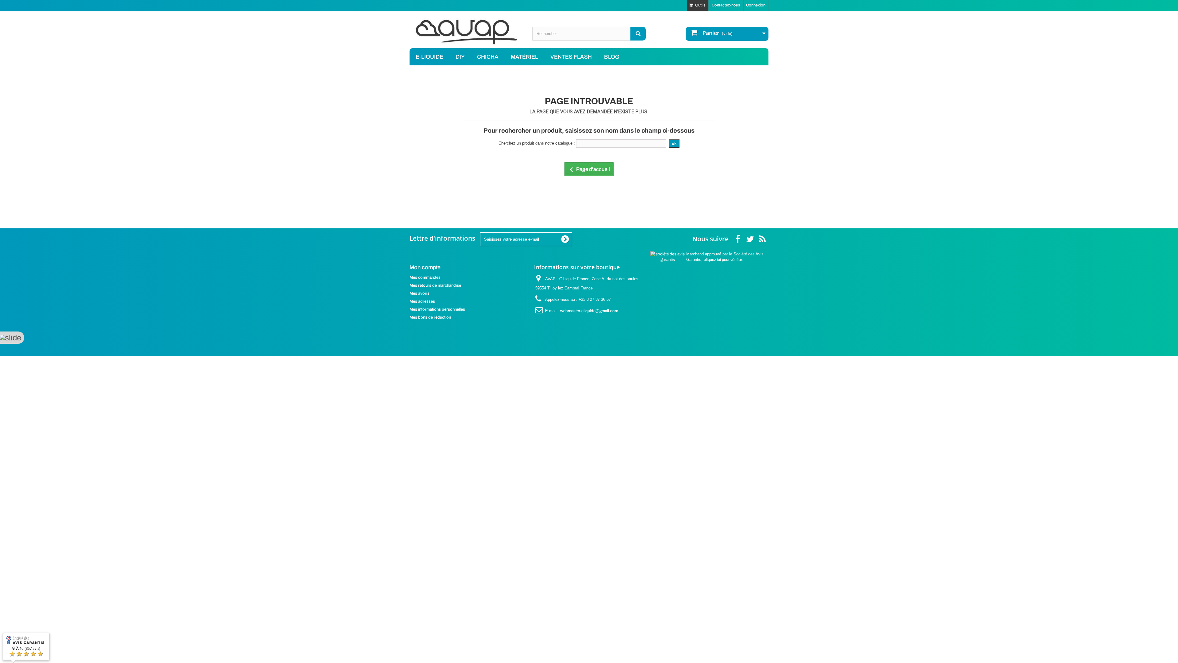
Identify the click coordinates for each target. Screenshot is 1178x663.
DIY (460, 57)
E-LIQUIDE (429, 57)
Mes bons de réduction (430, 317)
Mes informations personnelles (437, 309)
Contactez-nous (726, 5)
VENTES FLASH (571, 57)
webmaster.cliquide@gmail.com (589, 311)
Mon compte (425, 267)
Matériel (524, 57)
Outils (700, 5)
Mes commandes (425, 277)
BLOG (611, 57)
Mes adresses (422, 301)
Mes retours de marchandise (435, 285)
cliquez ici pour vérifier (723, 260)
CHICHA (488, 57)
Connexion (755, 5)
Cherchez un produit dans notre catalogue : (537, 143)
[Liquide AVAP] (466, 32)
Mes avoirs (419, 293)
